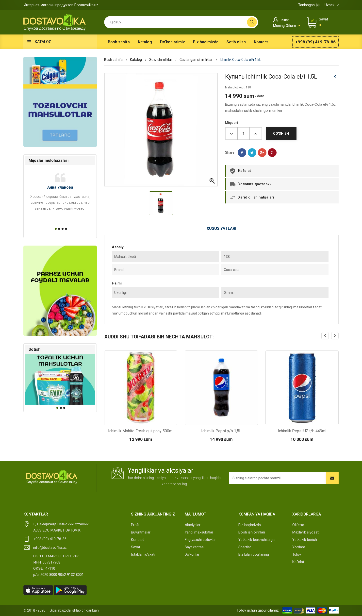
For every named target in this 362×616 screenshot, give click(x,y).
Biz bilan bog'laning (253, 554)
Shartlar (244, 547)
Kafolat (298, 562)
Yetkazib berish (304, 539)
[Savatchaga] (141, 420)
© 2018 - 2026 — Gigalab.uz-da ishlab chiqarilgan (61, 610)
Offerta (298, 525)
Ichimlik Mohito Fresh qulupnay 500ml (140, 431)
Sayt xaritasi (194, 547)
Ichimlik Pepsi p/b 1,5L (221, 431)
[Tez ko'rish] (127, 420)
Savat (135, 547)
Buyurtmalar (140, 532)
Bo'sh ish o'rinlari (251, 532)
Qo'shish (281, 133)
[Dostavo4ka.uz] (51, 477)
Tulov (296, 554)
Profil (135, 525)
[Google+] (262, 152)
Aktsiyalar (192, 525)
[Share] (242, 152)
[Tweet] (252, 152)
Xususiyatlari (221, 228)
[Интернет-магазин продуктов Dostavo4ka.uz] (54, 22)
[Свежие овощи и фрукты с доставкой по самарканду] (60, 291)
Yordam (298, 547)
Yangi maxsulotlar (199, 532)
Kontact (137, 539)
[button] (55, 229)
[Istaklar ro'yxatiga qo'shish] (154, 420)
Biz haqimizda (249, 525)
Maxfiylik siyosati (305, 532)
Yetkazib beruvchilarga (256, 539)
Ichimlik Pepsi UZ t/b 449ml (302, 431)
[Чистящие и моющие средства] (60, 102)
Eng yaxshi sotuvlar (200, 539)
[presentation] (325, 335)
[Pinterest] (272, 152)
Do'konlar (192, 554)
